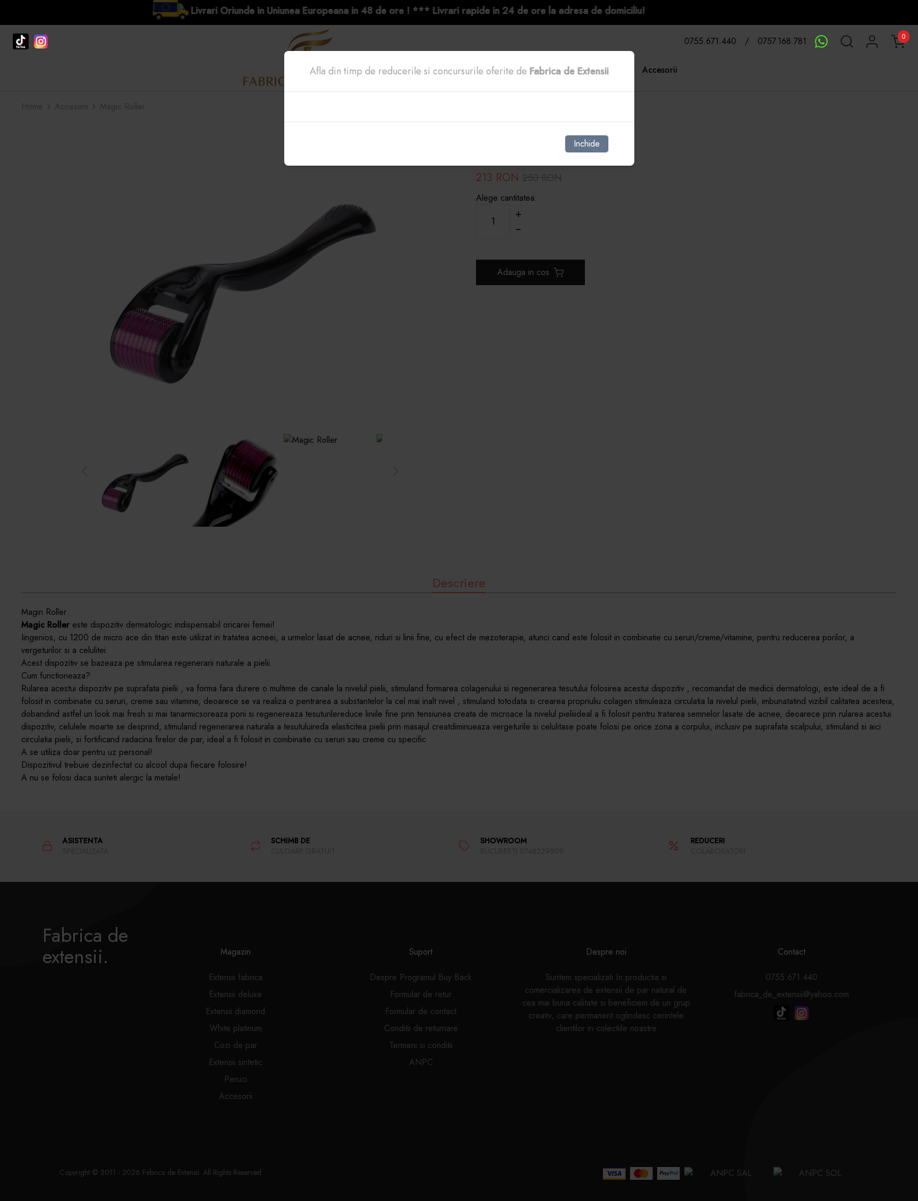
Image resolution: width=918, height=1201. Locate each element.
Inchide (587, 144)
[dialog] (459, 600)
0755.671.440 (710, 41)
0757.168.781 (782, 41)
